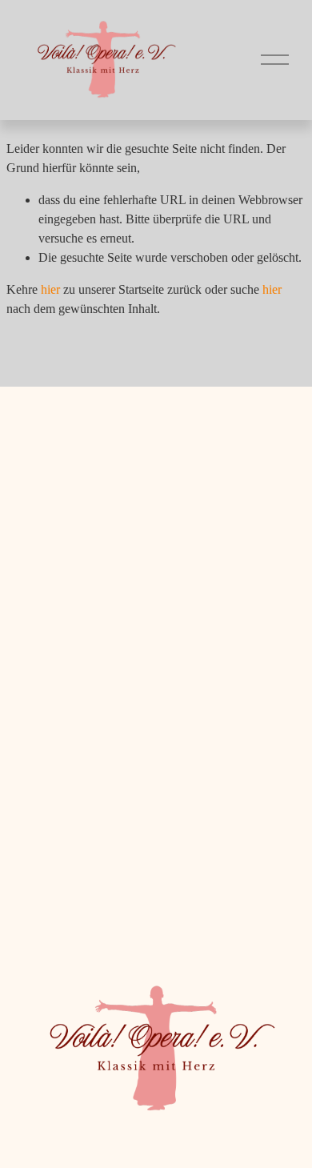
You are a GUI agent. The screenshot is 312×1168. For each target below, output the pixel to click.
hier (50, 289)
